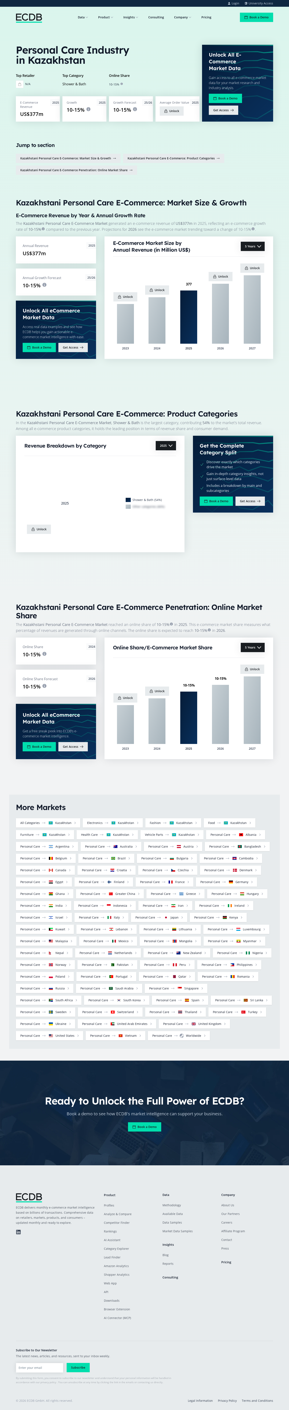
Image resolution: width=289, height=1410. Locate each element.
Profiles (109, 1205)
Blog (165, 1255)
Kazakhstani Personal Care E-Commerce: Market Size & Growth (65, 158)
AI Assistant (112, 1240)
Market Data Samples (177, 1231)
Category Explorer (116, 1249)
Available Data (172, 1214)
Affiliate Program (233, 1231)
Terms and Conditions (257, 1401)
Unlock (174, 111)
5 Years (250, 246)
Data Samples (172, 1222)
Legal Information (200, 1401)
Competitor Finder (117, 1223)
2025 (163, 446)
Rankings (110, 1231)
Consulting (156, 17)
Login (235, 3)
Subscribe (78, 1367)
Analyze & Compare (118, 1214)
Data (81, 17)
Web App (110, 1283)
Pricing (206, 17)
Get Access (221, 110)
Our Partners (230, 1214)
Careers (226, 1222)
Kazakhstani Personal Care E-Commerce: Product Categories (171, 158)
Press (225, 1248)
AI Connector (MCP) (117, 1318)
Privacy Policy (227, 1401)
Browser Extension (117, 1309)
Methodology (171, 1205)
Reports (167, 1264)
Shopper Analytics (116, 1275)
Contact (226, 1240)
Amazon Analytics (116, 1266)
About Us (227, 1205)
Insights (129, 17)
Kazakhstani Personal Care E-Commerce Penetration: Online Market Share (74, 170)
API (106, 1292)
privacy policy (48, 1382)
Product (104, 17)
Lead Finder (112, 1257)
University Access (261, 3)
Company (181, 17)
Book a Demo (259, 17)
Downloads (112, 1301)
